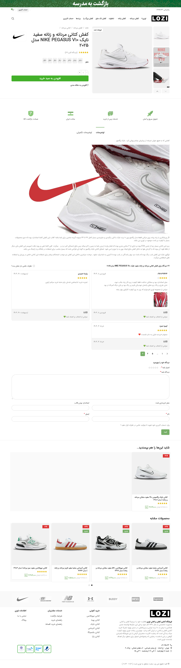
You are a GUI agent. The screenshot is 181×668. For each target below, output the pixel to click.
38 (75, 60)
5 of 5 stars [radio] (149, 368)
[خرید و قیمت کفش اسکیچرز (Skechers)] (45, 599)
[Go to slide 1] (91, 585)
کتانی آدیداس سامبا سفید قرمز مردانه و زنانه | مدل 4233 (70, 569)
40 (64, 60)
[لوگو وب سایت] (159, 18)
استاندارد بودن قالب (81, 402)
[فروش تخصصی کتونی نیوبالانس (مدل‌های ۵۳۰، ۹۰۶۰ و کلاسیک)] (68, 599)
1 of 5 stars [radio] (157, 368)
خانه (87, 27)
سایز (87, 61)
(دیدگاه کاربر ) (71, 52)
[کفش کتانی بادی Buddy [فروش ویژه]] (113, 599)
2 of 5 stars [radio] (155, 368)
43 (50, 60)
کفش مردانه (77, 27)
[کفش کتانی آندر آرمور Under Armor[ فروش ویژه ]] (90, 599)
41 (60, 60)
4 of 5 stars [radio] (151, 368)
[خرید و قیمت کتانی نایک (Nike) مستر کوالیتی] (23, 599)
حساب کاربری (23, 9)
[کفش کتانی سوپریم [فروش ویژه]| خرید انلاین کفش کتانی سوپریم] (158, 599)
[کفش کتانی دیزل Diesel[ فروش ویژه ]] (135, 599)
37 (80, 60)
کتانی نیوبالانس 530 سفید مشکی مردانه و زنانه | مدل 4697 (111, 569)
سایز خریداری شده (162, 402)
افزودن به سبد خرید (50, 78)
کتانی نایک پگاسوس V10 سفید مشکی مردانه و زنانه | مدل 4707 (151, 498)
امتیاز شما (165, 368)
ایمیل (86, 414)
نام (167, 414)
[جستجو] (13, 18)
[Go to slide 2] (89, 585)
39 (69, 60)
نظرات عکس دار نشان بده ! (22, 266)
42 (55, 60)
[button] (166, 91)
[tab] (100, 131)
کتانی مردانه (65, 27)
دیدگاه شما (164, 372)
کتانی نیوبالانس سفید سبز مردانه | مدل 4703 (30, 568)
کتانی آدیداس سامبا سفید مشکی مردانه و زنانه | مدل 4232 (152, 569)
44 (45, 60)
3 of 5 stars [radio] (153, 368)
